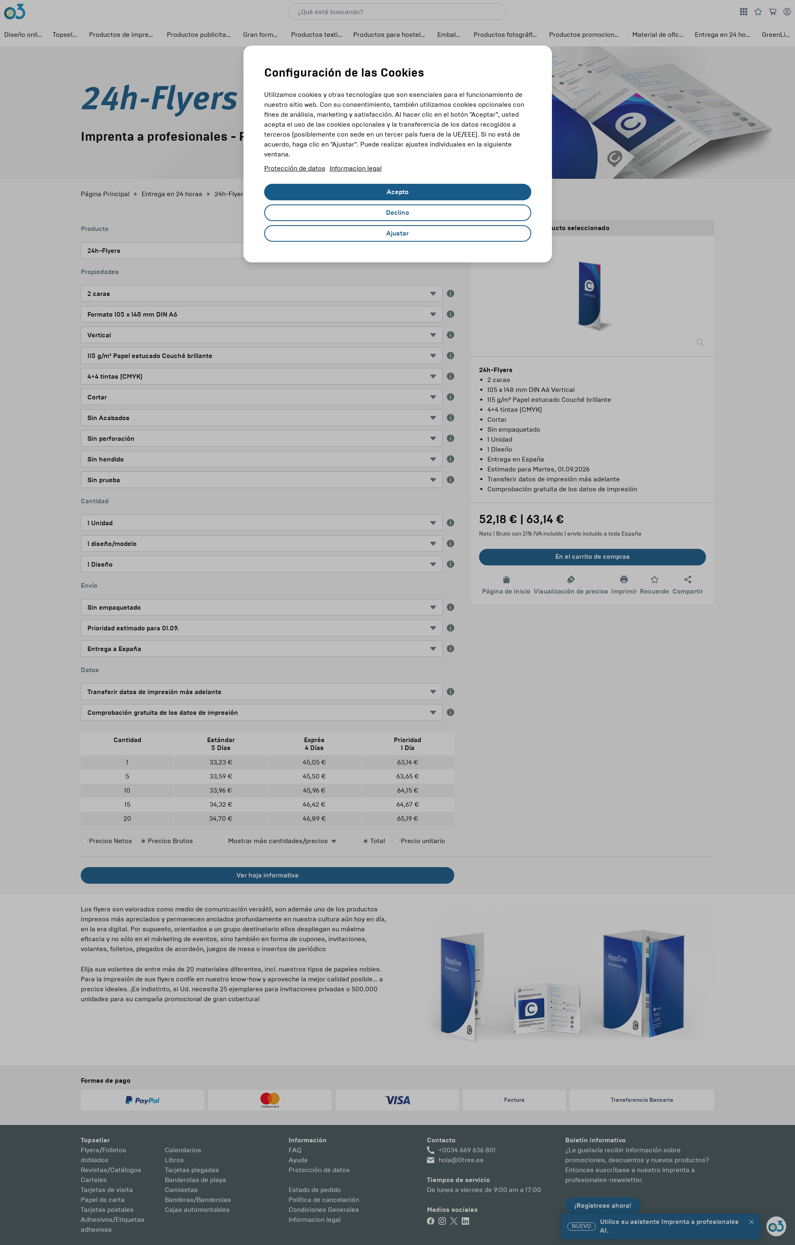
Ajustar (397, 233)
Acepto (398, 192)
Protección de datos (294, 168)
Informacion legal (356, 168)
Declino (397, 213)
